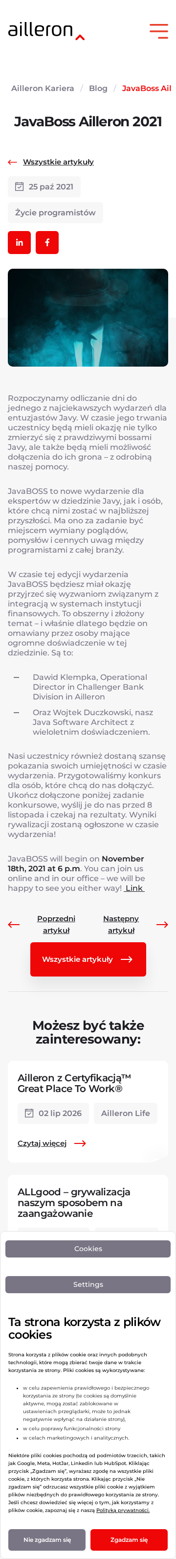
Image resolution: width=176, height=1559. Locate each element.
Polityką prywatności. (123, 1510)
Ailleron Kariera (42, 88)
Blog (98, 88)
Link (134, 888)
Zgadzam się (129, 1539)
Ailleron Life (125, 1113)
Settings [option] (88, 1284)
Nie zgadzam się (47, 1539)
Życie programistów (55, 212)
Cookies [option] (88, 1248)
